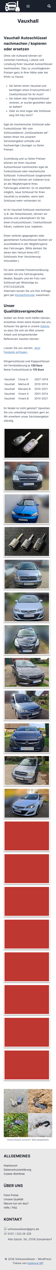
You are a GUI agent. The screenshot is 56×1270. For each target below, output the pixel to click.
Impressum (10, 1165)
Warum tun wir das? (16, 1203)
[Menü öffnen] (28, 6)
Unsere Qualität (13, 1199)
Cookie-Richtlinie (14, 1173)
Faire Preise (11, 1195)
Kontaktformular (25, 295)
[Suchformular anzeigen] (49, 6)
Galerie (44, 326)
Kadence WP (35, 1263)
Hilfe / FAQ (10, 1207)
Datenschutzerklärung (17, 1169)
